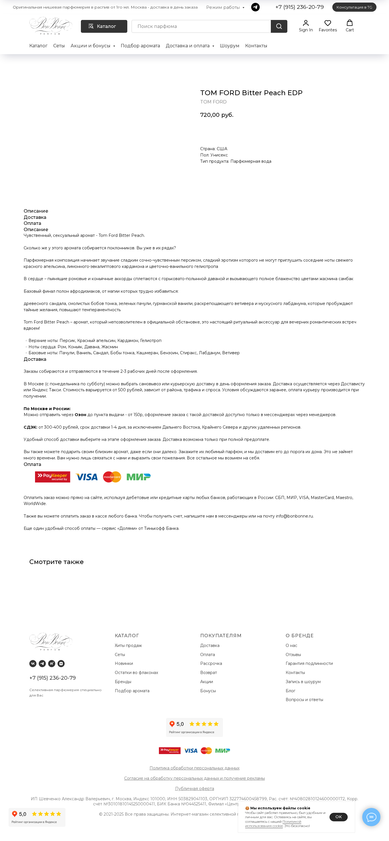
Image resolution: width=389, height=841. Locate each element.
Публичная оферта (194, 788)
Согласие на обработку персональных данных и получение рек (189, 778)
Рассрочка (212, 663)
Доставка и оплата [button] (188, 45)
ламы (260, 778)
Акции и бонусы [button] (91, 45)
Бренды (123, 681)
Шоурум (229, 45)
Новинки (124, 663)
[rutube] (51, 663)
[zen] (61, 663)
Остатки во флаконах (137, 672)
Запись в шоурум (303, 681)
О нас (292, 645)
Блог (290, 690)
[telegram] (255, 7)
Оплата (208, 654)
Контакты (256, 45)
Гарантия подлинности (310, 663)
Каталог (38, 45)
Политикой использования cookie (273, 823)
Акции (206, 681)
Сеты (59, 45)
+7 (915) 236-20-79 (52, 678)
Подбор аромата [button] (140, 45)
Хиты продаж (129, 645)
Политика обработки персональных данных (194, 768)
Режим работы (223, 7)
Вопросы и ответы (304, 699)
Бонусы (208, 690)
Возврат (209, 672)
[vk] (32, 663)
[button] (306, 25)
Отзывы (294, 654)
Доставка (211, 645)
